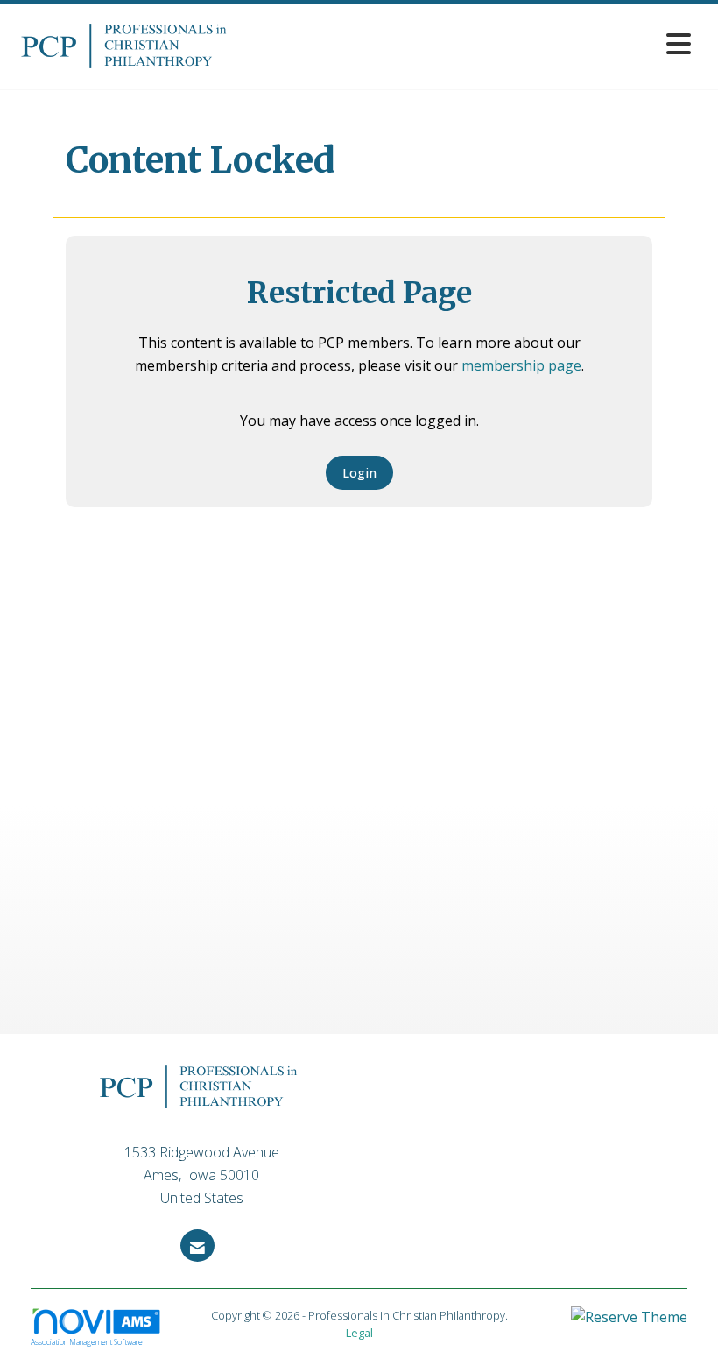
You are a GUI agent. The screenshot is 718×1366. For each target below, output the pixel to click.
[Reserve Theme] (629, 1324)
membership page (521, 365)
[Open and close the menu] (471, 43)
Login (359, 472)
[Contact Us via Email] (197, 1245)
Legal (359, 1333)
